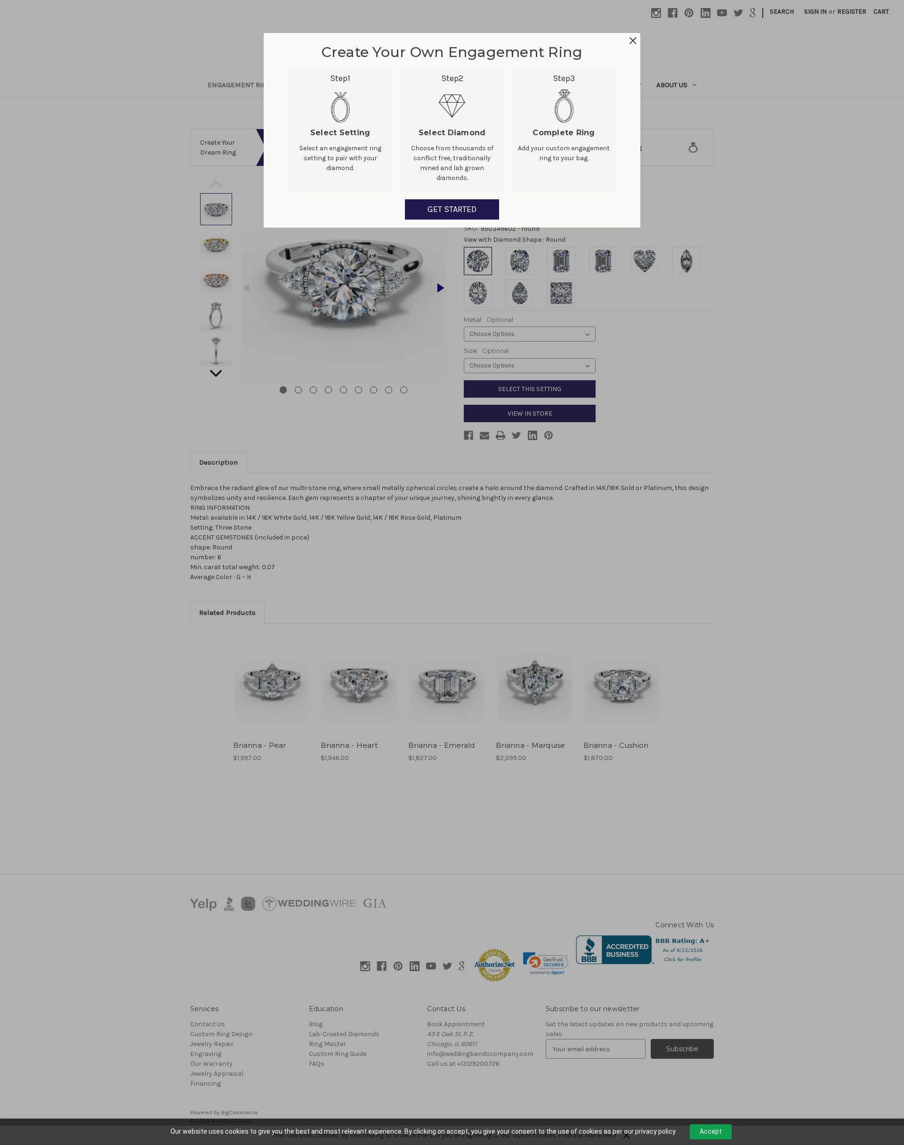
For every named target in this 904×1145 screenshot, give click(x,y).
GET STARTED (452, 209)
